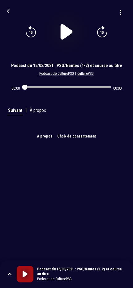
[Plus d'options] (120, 12)
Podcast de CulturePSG (56, 73)
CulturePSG (85, 73)
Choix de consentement (76, 136)
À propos (44, 136)
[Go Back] (8, 10)
